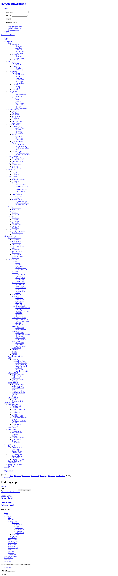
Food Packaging (13, 548)
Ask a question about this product (10, 492)
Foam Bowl (6, 496)
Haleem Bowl (19, 533)
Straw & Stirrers (13, 539)
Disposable (17, 476)
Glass (9, 518)
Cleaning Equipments (10, 556)
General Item (12, 554)
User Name (9, 12)
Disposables (51, 476)
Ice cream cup (19, 529)
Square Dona (19, 524)
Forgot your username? (15, 28)
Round (17, 526)
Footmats (7, 559)
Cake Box (11, 553)
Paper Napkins (12, 543)
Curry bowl (18, 531)
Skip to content (8, 471)
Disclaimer (7, 567)
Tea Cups (11, 519)
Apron (10, 549)
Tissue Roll (11, 546)
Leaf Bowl (4, 477)
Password (9, 15)
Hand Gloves (12, 544)
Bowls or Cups (60, 476)
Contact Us (7, 561)
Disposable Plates (13, 541)
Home (11, 476)
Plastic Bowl (35, 476)
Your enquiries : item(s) (8, 35)
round (8, 477)
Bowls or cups (26, 476)
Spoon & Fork (12, 538)
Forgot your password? (15, 26)
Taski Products (8, 558)
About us (7, 514)
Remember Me (10, 22)
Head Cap (11, 551)
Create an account (13, 30)
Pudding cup (43, 476)
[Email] (3, 486)
